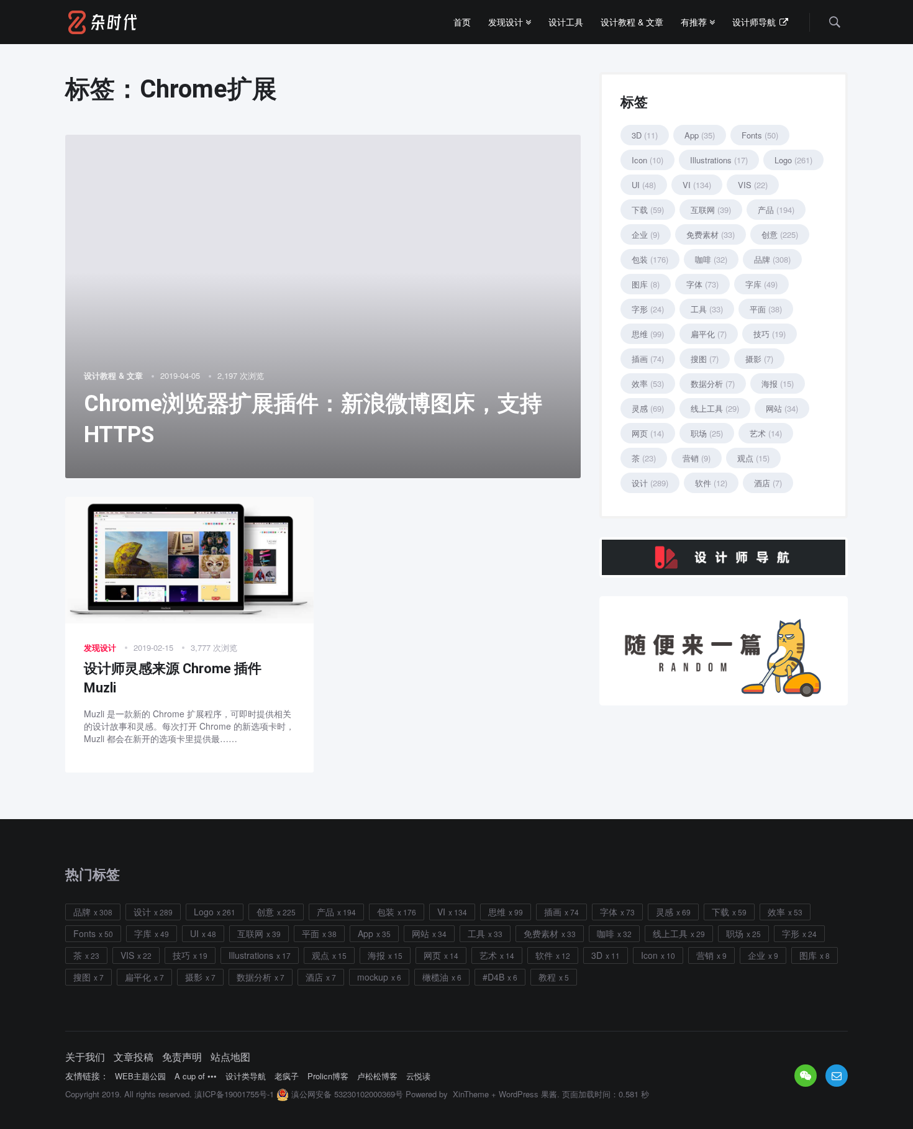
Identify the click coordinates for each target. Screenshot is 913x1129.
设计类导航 (245, 1076)
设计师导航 (755, 22)
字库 (761, 284)
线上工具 (715, 408)
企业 (646, 234)
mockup (372, 977)
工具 (707, 309)
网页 (648, 433)
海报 (777, 383)
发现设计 (506, 22)
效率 (648, 383)
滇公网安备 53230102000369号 (346, 1094)
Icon (647, 160)
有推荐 (695, 22)
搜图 (705, 359)
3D (645, 135)
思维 (648, 334)
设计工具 (565, 22)
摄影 (759, 359)
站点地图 (230, 1057)
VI (697, 185)
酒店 (768, 483)
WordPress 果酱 (528, 1094)
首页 (462, 22)
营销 (697, 458)
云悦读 (418, 1076)
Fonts (760, 135)
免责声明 (182, 1057)
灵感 (648, 408)
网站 (782, 408)
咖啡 (711, 259)
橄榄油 (435, 977)
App (699, 135)
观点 (753, 458)
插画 (648, 359)
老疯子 (287, 1076)
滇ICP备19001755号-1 (234, 1094)
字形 (648, 309)
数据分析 (713, 383)
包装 (650, 259)
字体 (702, 284)
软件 (711, 483)
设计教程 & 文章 (632, 22)
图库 (646, 284)
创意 (779, 234)
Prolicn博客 (327, 1076)
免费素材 (710, 234)
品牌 (772, 259)
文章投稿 (133, 1057)
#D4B (493, 977)
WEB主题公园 (140, 1076)
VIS (753, 185)
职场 (707, 433)
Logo (793, 160)
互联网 (711, 209)
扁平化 (709, 334)
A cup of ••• (196, 1076)
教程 (547, 977)
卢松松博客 (377, 1076)
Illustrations (719, 160)
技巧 (769, 334)
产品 (776, 209)
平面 (766, 309)
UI (644, 185)
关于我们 (85, 1057)
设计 (650, 483)
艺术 (766, 433)
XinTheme (471, 1094)
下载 (648, 209)
